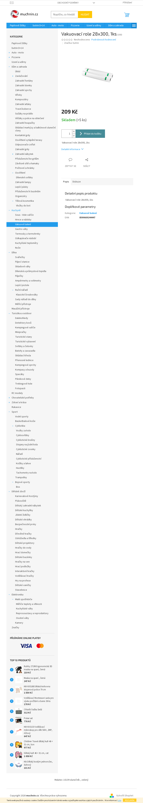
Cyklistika (20, 426)
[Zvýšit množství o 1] (74, 132)
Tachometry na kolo (26, 473)
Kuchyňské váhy (24, 608)
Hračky (18, 529)
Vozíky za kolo (23, 430)
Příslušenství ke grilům (27, 159)
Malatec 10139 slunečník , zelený (71, 780)
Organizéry (21, 196)
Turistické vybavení (25, 341)
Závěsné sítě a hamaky (27, 163)
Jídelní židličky (22, 515)
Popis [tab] (66, 181)
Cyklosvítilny (22, 435)
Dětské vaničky (23, 585)
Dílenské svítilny (24, 177)
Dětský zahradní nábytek (28, 505)
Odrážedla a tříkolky (25, 538)
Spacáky (19, 374)
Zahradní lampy (23, 182)
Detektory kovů (23, 323)
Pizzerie (16, 57)
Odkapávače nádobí (25, 238)
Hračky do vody (23, 548)
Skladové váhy (22, 266)
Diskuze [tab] (77, 181)
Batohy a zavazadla (25, 351)
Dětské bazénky (23, 557)
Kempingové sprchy (25, 365)
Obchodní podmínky (68, 2)
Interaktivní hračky (24, 571)
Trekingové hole (23, 383)
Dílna (14, 252)
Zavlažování (21, 76)
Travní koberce (23, 109)
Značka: (71, 43)
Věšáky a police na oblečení (29, 118)
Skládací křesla (23, 355)
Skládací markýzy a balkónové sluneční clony (35, 129)
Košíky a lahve (23, 463)
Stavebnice (21, 590)
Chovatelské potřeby (23, 397)
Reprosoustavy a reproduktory (32, 613)
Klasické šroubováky (27, 294)
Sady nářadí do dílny (25, 299)
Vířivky (18, 95)
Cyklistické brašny (25, 440)
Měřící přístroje (23, 304)
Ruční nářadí (21, 290)
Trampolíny (21, 477)
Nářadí (19, 454)
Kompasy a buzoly (24, 370)
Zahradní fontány (24, 81)
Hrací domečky (23, 552)
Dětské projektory (24, 543)
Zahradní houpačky (25, 123)
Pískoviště (20, 501)
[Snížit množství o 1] (74, 136)
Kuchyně (16, 210)
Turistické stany (23, 337)
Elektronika (17, 594)
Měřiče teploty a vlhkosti (29, 604)
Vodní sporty (21, 416)
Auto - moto (18, 52)
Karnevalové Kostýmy (26, 496)
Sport (15, 412)
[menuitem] (17, 25)
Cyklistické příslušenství (28, 459)
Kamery (19, 623)
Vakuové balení (23, 224)
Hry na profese (23, 580)
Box (18, 487)
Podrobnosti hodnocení (103, 39)
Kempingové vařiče (25, 327)
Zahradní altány (23, 104)
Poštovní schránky (24, 168)
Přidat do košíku (92, 133)
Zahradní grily (22, 149)
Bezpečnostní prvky (25, 524)
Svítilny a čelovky (24, 346)
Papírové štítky (19, 43)
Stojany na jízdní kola (27, 444)
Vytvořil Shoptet (124, 795)
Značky (15, 627)
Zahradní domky (23, 85)
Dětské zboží (18, 491)
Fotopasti (20, 388)
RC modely (17, 393)
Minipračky (20, 332)
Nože (18, 248)
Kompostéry (21, 99)
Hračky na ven (22, 562)
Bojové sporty (22, 482)
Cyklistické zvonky (25, 449)
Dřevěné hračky (23, 534)
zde (119, 800)
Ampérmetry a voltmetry (28, 280)
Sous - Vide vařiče (24, 215)
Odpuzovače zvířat (25, 144)
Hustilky (20, 468)
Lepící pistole (22, 285)
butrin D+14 (17, 48)
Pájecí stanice (22, 262)
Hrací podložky (23, 566)
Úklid (17, 71)
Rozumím (129, 800)
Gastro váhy (21, 229)
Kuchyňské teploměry (26, 243)
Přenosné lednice (24, 360)
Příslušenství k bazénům (27, 191)
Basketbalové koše (25, 421)
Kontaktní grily (22, 135)
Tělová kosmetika (24, 201)
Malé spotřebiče (23, 599)
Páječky (19, 276)
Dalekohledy (21, 318)
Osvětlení (20, 173)
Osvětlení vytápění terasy (28, 140)
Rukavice (16, 407)
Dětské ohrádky (23, 519)
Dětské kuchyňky (24, 510)
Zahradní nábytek (24, 154)
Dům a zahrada (19, 67)
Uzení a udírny (19, 62)
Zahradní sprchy (23, 90)
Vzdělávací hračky (24, 576)
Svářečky (20, 257)
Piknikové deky (23, 379)
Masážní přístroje (21, 308)
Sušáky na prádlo (24, 113)
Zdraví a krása (19, 402)
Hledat (85, 14)
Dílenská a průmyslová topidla (30, 271)
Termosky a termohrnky (27, 234)
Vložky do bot (23, 205)
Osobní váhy (22, 618)
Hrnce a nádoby (23, 219)
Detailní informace (70, 149)
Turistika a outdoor (22, 313)
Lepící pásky (21, 187)
